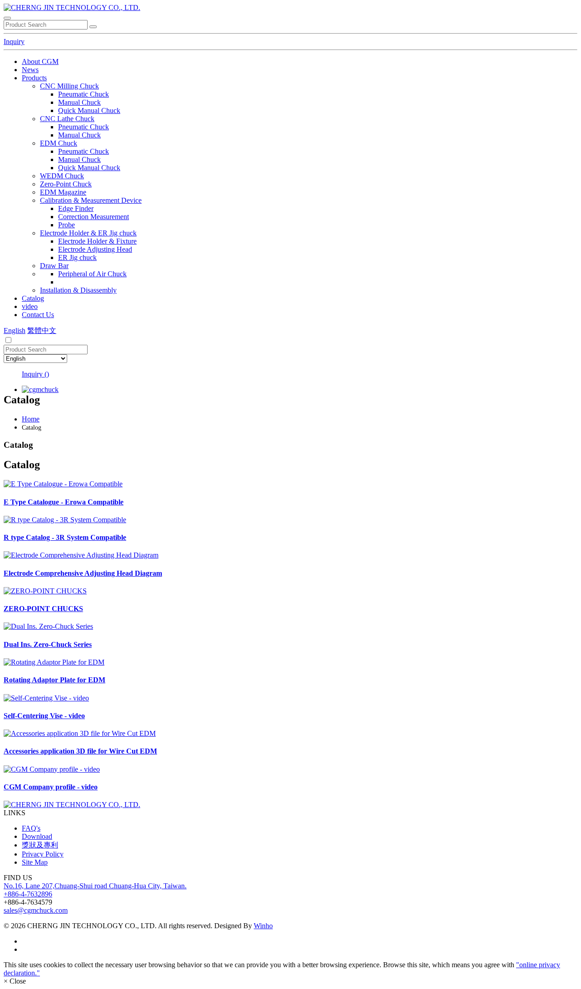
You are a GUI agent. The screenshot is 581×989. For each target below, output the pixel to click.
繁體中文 (41, 330)
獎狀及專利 (40, 845)
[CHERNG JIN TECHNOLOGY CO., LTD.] (72, 7)
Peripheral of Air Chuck (92, 274)
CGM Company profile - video (51, 787)
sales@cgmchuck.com (36, 910)
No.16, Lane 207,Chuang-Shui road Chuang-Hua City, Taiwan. (95, 886)
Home (30, 419)
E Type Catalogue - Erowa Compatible (63, 502)
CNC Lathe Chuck (67, 118)
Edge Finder (76, 208)
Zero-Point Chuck (66, 184)
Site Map (35, 862)
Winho (263, 926)
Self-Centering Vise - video (44, 716)
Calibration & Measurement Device (91, 200)
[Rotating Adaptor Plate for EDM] (290, 662)
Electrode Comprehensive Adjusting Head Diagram (83, 573)
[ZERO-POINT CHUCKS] (290, 591)
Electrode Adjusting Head (95, 249)
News (30, 69)
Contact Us (38, 314)
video (30, 306)
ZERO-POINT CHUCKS (43, 608)
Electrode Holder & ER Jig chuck (88, 233)
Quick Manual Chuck (89, 110)
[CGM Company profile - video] (290, 769)
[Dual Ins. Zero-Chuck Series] (290, 626)
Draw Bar (54, 265)
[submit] (93, 26)
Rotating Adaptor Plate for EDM (54, 680)
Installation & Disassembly (78, 290)
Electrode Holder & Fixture (97, 241)
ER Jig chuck (77, 257)
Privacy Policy (43, 854)
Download (37, 836)
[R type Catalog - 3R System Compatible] (290, 520)
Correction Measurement (93, 216)
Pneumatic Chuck (83, 94)
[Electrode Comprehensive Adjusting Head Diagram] (290, 555)
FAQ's (31, 828)
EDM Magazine (63, 192)
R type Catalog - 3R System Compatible (65, 537)
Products (34, 78)
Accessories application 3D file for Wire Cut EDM (80, 751)
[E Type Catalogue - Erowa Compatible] (290, 484)
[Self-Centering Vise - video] (290, 698)
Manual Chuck (79, 102)
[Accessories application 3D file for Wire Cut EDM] (290, 734)
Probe (66, 225)
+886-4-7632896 (28, 894)
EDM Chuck (58, 143)
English (14, 330)
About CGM (40, 61)
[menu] (7, 18)
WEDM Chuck (62, 176)
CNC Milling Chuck (69, 86)
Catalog (33, 298)
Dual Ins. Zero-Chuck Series (48, 644)
